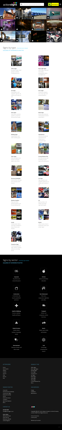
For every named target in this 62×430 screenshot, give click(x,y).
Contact (4, 372)
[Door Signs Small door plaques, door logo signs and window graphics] (43, 87)
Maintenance (34, 393)
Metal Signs (33, 376)
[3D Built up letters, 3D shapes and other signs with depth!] (43, 197)
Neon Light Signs (34, 369)
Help (4, 375)
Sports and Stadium (7, 401)
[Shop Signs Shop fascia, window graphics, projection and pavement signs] (16, 109)
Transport (5, 399)
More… (32, 382)
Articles (4, 376)
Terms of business (35, 415)
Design (32, 390)
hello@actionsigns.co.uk (8, 411)
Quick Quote (5, 368)
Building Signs (34, 370)
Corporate (5, 390)
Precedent (38, 420)
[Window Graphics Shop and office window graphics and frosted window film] (16, 197)
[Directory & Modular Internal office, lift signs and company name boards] (16, 175)
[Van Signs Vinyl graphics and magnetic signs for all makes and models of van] (16, 87)
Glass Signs (33, 378)
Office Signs (33, 367)
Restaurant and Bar (7, 394)
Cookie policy (34, 417)
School (4, 396)
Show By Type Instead (24, 260)
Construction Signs (7, 393)
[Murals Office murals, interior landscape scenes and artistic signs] (43, 219)
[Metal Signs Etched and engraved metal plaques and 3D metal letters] (43, 109)
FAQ (4, 378)
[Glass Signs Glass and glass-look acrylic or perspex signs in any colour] (16, 153)
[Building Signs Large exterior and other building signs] (16, 131)
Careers (4, 373)
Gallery (4, 370)
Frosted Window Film (35, 381)
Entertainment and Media (8, 391)
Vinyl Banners (34, 373)
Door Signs (33, 372)
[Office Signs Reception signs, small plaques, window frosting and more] (16, 65)
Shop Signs (33, 379)
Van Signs (33, 375)
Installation (33, 391)
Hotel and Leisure (7, 397)
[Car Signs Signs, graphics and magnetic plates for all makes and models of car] (43, 175)
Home (4, 367)
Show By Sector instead (22, 48)
